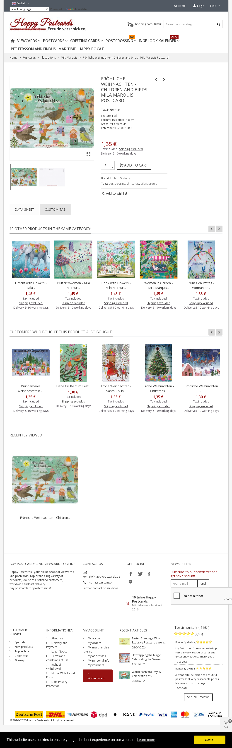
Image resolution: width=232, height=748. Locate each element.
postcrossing (117, 184)
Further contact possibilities (100, 588)
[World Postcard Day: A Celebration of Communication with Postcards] (124, 675)
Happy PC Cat (91, 48)
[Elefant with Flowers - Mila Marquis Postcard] (31, 260)
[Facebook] (130, 574)
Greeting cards (85, 40)
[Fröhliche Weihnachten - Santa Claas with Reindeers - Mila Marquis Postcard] (201, 363)
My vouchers (95, 665)
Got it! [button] (210, 740)
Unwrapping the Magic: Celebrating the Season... (148, 657)
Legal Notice (59, 651)
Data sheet (24, 209)
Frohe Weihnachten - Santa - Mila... (116, 388)
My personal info (98, 660)
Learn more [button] (146, 740)
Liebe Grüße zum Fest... (73, 386)
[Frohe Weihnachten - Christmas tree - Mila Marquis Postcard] (159, 363)
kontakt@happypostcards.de (101, 577)
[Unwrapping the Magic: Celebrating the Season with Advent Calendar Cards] (124, 658)
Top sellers (21, 651)
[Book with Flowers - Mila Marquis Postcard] (116, 260)
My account (94, 638)
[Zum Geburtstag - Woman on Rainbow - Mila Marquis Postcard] (201, 260)
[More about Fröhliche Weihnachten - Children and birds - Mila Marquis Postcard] (45, 480)
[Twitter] (140, 574)
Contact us (21, 656)
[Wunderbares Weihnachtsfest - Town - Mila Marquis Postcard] (31, 363)
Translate (81, 9)
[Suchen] (218, 24)
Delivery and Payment (57, 645)
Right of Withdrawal (53, 667)
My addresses (96, 656)
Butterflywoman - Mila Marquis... (73, 285)
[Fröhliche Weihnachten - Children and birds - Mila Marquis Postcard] (23, 177)
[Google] (149, 574)
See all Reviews (198, 697)
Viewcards (27, 40)
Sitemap (19, 660)
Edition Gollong (120, 178)
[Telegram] (130, 581)
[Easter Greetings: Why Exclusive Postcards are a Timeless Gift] (124, 641)
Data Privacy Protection (56, 684)
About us (57, 638)
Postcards (53, 40)
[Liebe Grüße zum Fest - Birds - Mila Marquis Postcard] (73, 363)
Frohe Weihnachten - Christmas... (158, 388)
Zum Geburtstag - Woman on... (201, 285)
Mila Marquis (148, 184)
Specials (19, 642)
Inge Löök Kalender (158, 40)
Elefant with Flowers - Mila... (31, 285)
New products (23, 647)
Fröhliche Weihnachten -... (201, 388)
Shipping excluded (131, 149)
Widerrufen (96, 678)
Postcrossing (120, 40)
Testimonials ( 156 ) (191, 627)
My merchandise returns (96, 649)
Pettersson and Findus (33, 48)
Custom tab (55, 209)
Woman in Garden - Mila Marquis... (158, 285)
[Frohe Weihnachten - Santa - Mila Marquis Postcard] (116, 363)
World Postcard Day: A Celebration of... (146, 674)
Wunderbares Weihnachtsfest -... (30, 388)
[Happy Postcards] (48, 24)
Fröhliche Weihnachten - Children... (45, 517)
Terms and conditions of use (57, 658)
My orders (94, 643)
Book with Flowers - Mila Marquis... (116, 285)
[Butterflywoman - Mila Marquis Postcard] (73, 260)
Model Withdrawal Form (60, 675)
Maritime (67, 48)
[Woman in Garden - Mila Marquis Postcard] (159, 260)
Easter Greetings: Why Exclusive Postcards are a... (149, 640)
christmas (133, 184)
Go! (203, 583)
